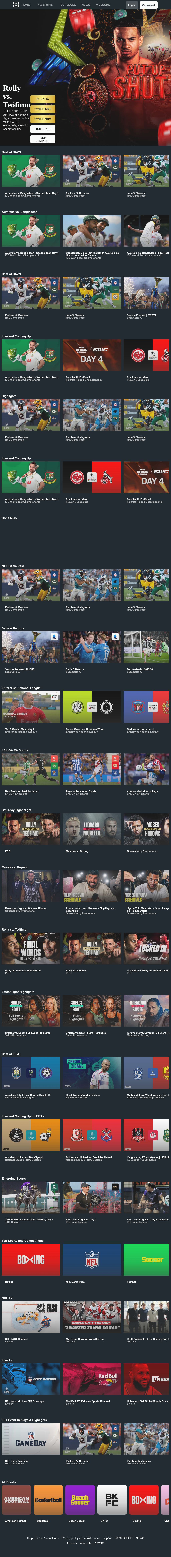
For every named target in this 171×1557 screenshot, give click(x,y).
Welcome (103, 4)
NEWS (140, 1538)
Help (30, 1538)
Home (26, 4)
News (86, 4)
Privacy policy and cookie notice (81, 1538)
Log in (132, 5)
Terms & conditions (47, 1538)
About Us (85, 1543)
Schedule (68, 4)
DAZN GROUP (124, 1538)
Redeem (72, 1543)
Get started (148, 5)
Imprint (107, 1538)
